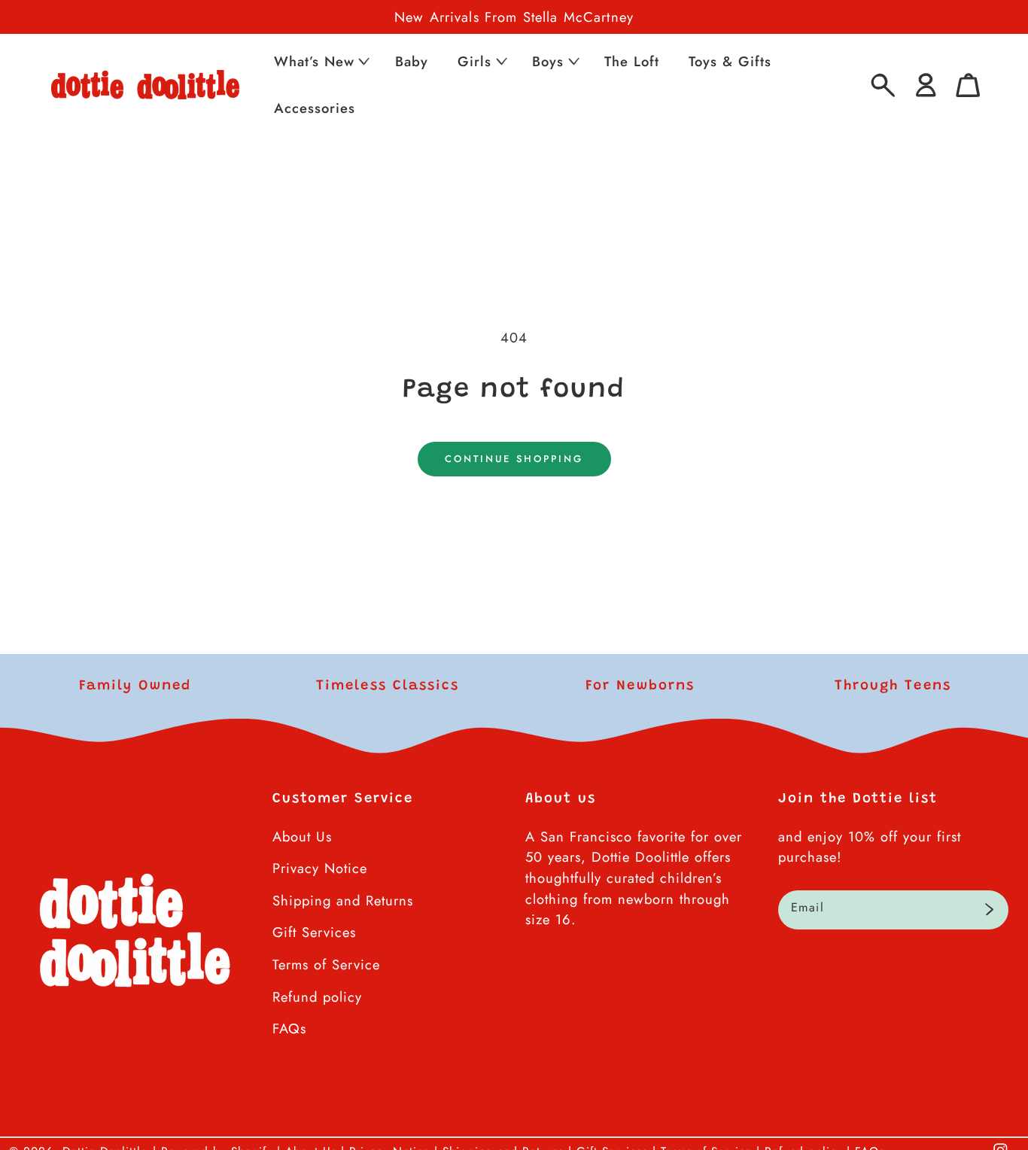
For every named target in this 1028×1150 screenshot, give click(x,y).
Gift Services (314, 932)
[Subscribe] (989, 909)
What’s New (314, 61)
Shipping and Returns (342, 900)
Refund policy (317, 997)
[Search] (883, 85)
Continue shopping (514, 459)
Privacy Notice (319, 868)
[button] (319, 61)
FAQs (289, 1028)
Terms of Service (326, 964)
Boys (548, 61)
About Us (302, 836)
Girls (474, 61)
